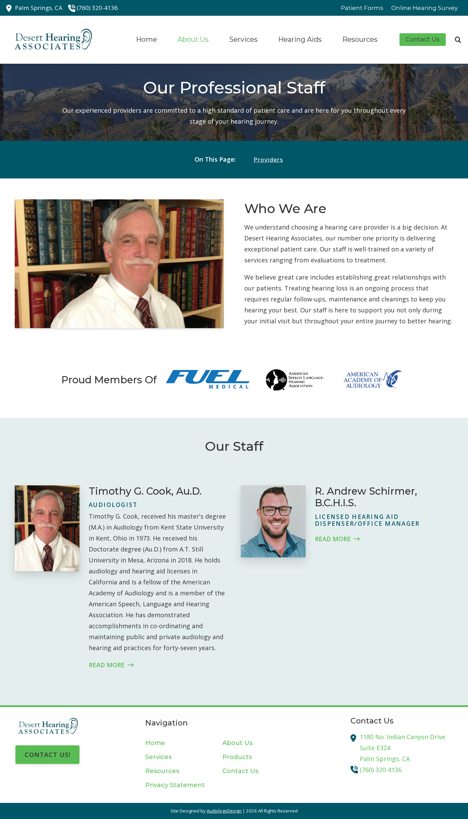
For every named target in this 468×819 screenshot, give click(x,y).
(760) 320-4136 (97, 8)
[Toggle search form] (458, 40)
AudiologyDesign (224, 811)
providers (268, 159)
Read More (107, 665)
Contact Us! (47, 754)
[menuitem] (362, 8)
